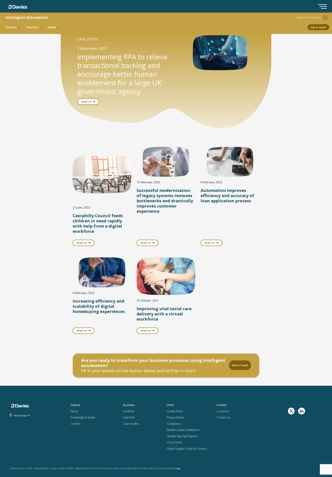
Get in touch (318, 27)
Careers (75, 424)
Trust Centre (174, 442)
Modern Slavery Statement (183, 430)
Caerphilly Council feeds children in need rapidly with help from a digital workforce (98, 223)
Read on (86, 101)
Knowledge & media (83, 417)
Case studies (131, 424)
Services (11, 27)
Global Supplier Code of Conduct (187, 448)
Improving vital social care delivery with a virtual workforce (164, 314)
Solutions (32, 27)
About (74, 411)
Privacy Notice (175, 417)
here (178, 468)
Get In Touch (240, 365)
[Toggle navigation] (325, 17)
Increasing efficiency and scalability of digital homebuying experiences (99, 306)
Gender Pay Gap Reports (182, 436)
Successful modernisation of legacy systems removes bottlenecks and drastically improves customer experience (165, 200)
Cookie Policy (175, 411)
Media (52, 27)
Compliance (174, 424)
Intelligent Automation (27, 17)
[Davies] (17, 6)
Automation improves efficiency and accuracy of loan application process (227, 195)
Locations (223, 411)
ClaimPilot (129, 417)
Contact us (223, 417)
